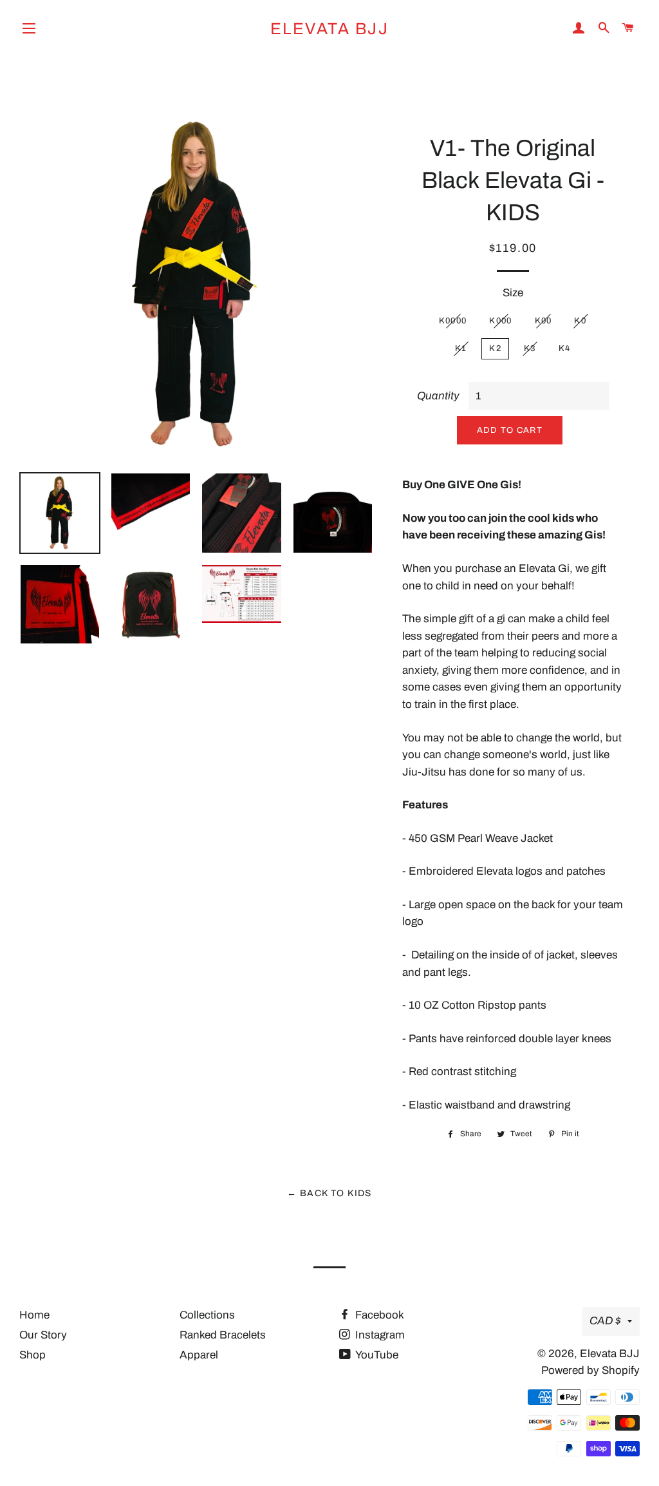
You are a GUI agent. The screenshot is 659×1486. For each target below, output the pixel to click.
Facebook (378, 1315)
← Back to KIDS (329, 1193)
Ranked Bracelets (223, 1335)
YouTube (375, 1355)
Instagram (379, 1335)
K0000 (453, 320)
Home (34, 1315)
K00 (543, 320)
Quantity (438, 396)
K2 (495, 348)
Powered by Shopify (590, 1370)
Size (513, 293)
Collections (207, 1315)
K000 (500, 320)
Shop (32, 1355)
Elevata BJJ (329, 28)
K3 (530, 348)
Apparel (199, 1355)
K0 (580, 320)
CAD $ (605, 1321)
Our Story (43, 1335)
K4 (565, 348)
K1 (461, 348)
